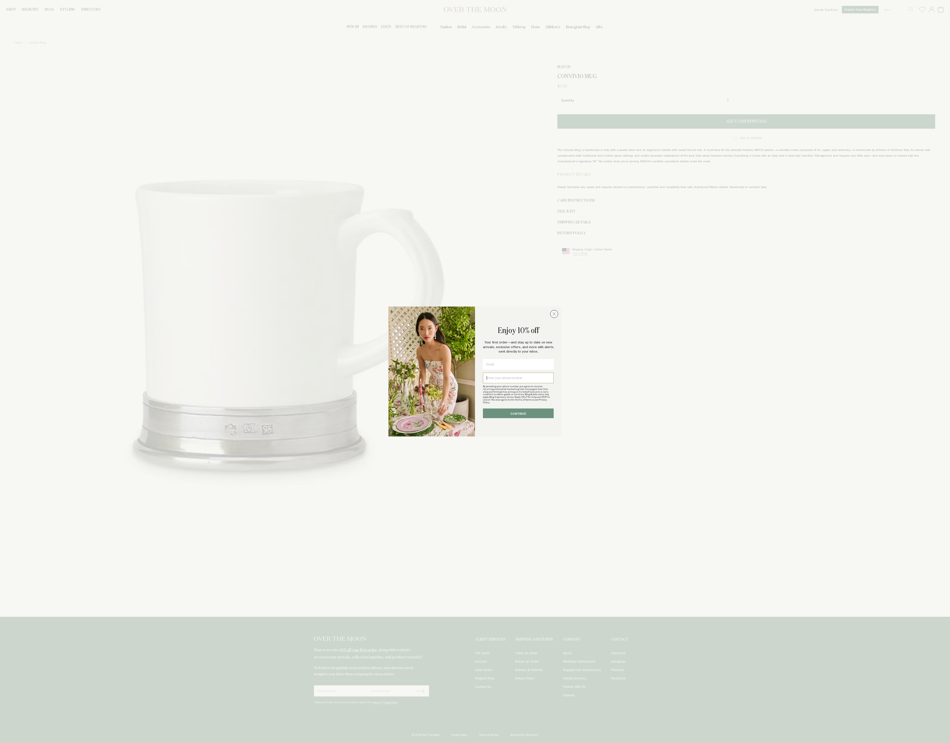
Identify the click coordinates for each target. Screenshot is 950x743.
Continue (518, 414)
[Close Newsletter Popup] (554, 314)
